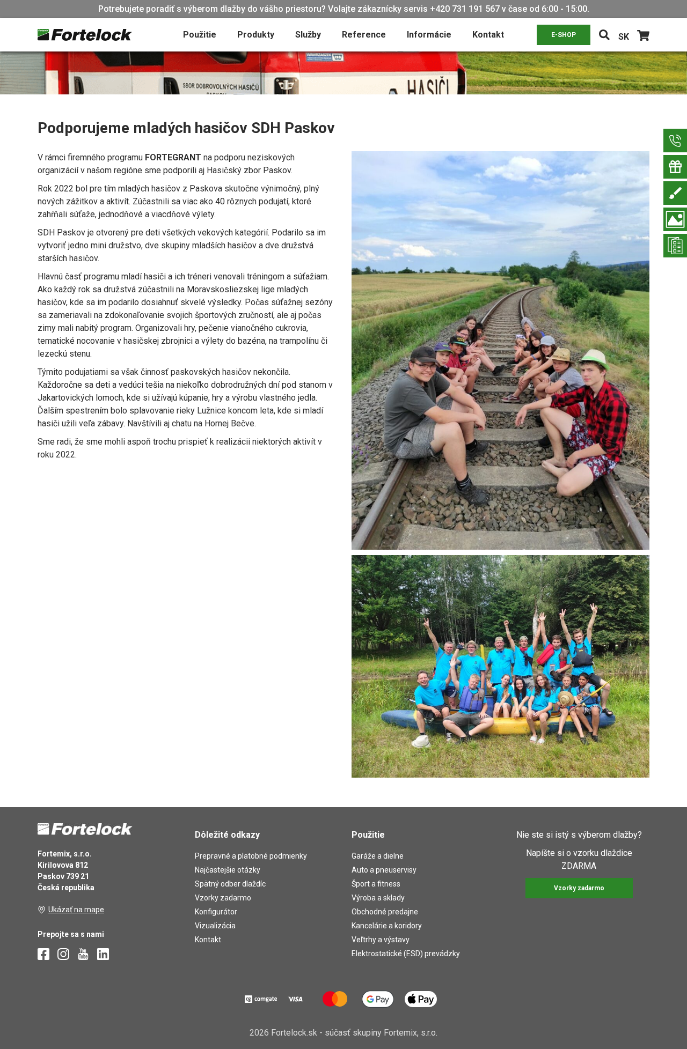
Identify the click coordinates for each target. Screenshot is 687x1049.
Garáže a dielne (378, 856)
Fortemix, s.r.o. (410, 1033)
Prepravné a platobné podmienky (251, 856)
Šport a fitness (376, 884)
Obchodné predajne (385, 911)
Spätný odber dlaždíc (230, 884)
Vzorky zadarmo (223, 897)
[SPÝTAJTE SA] (675, 140)
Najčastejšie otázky (227, 870)
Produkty (255, 34)
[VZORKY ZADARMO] (675, 167)
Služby (308, 34)
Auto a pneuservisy (384, 870)
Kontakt (488, 34)
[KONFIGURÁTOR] (675, 193)
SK (623, 37)
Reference (364, 34)
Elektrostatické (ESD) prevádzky (406, 953)
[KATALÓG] (675, 245)
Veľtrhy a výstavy (381, 939)
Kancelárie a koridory (387, 925)
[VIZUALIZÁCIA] (675, 219)
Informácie (429, 34)
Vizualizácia (215, 925)
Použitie (199, 34)
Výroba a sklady (378, 897)
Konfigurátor (216, 911)
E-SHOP (563, 35)
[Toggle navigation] (604, 35)
